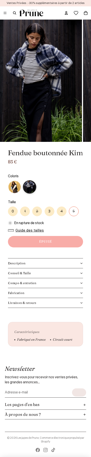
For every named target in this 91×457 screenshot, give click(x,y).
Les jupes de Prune (28, 438)
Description (16, 263)
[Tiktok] (53, 450)
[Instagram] (45, 450)
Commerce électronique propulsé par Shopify (62, 440)
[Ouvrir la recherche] (14, 13)
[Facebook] (37, 450)
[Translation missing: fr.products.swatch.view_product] (14, 187)
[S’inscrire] (79, 392)
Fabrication (16, 293)
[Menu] (5, 13)
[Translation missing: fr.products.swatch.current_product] (29, 187)
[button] (27, 230)
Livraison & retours (22, 303)
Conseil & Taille (19, 273)
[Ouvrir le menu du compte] (66, 13)
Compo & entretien (22, 283)
